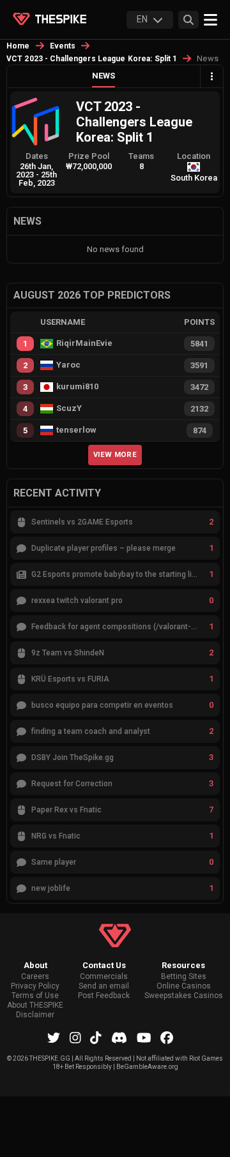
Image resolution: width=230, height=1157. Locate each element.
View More (115, 454)
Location (193, 156)
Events (63, 45)
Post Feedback (104, 996)
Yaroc (68, 365)
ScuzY (69, 408)
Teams (141, 156)
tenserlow (76, 430)
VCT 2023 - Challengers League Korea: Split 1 (91, 58)
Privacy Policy (35, 986)
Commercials (104, 977)
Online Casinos (184, 986)
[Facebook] (166, 1037)
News (103, 75)
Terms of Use (35, 996)
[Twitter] (53, 1037)
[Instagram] (75, 1037)
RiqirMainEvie (84, 343)
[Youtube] (144, 1037)
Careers (35, 977)
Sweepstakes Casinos (183, 996)
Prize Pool (88, 156)
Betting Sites (183, 977)
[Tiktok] (96, 1037)
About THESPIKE (35, 1005)
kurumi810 (77, 386)
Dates (37, 156)
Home (18, 45)
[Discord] (119, 1037)
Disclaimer (35, 1015)
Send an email (104, 986)
